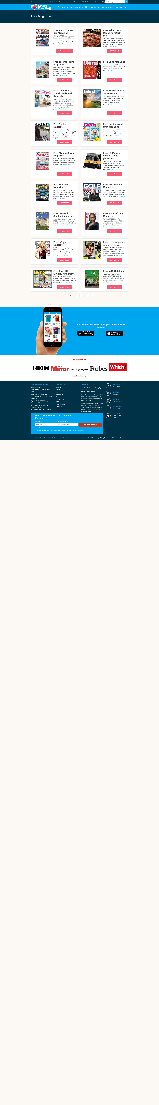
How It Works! (60, 394)
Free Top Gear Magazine (61, 186)
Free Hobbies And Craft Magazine (113, 125)
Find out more (100, 327)
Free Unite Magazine (114, 62)
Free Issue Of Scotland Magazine (63, 214)
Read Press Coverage (79, 376)
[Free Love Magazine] (92, 250)
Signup (58, 389)
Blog (57, 401)
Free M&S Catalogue (114, 271)
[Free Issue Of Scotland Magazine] (42, 221)
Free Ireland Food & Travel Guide (114, 92)
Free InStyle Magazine (59, 243)
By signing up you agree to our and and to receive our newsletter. (61, 430)
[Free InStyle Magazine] (42, 250)
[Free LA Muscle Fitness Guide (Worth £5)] (92, 161)
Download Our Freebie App (39, 394)
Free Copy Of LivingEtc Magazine (64, 272)
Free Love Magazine (114, 242)
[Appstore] (114, 333)
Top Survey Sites (121, 7)
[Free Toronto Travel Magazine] (42, 70)
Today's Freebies (36, 387)
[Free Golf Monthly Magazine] (92, 192)
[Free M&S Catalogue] (92, 279)
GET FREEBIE (65, 51)
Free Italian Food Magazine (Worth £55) (112, 33)
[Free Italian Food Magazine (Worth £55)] (92, 38)
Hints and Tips (60, 399)
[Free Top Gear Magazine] (42, 192)
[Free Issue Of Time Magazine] (92, 221)
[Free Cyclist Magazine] (42, 132)
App (57, 392)
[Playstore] (85, 333)
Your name (38, 421)
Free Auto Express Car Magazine (63, 31)
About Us (58, 387)
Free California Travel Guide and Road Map (62, 93)
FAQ (57, 397)
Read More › (62, 44)
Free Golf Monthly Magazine (112, 186)
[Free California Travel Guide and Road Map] (42, 98)
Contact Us (59, 406)
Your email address (62, 421)
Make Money (109, 7)
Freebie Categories (76, 7)
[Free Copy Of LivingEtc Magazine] (42, 279)
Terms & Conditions (65, 430)
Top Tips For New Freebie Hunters (41, 409)
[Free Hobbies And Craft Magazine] (92, 132)
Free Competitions (94, 7)
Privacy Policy (56, 430)
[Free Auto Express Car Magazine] (42, 38)
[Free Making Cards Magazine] (42, 161)
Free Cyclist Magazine (59, 125)
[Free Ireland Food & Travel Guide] (92, 98)
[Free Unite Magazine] (92, 70)
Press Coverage (60, 404)
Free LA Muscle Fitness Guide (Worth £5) (111, 156)
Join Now (97, 3)
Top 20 (62, 7)
